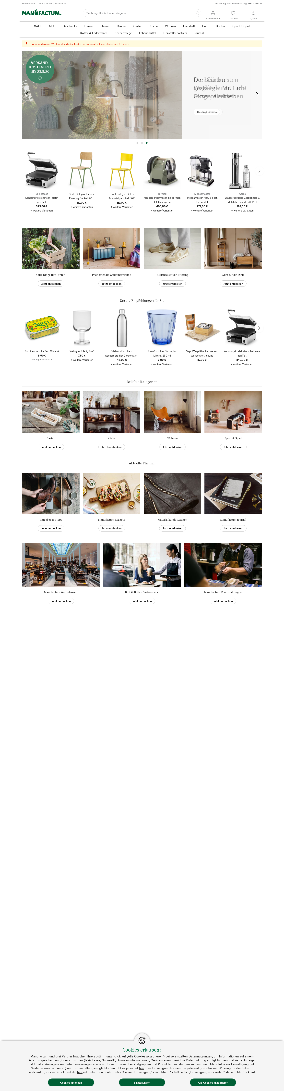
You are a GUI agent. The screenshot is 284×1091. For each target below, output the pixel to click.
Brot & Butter (45, 3)
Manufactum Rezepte (111, 519)
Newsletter (60, 3)
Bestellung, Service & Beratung (238, 3)
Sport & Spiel (233, 438)
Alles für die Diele (233, 275)
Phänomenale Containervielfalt (111, 275)
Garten (51, 438)
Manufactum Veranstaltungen (223, 592)
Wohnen (172, 438)
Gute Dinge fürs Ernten (50, 275)
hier (141, 1068)
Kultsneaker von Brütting (172, 275)
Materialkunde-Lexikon (172, 519)
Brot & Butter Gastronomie (142, 592)
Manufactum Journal (233, 519)
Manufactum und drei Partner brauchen (58, 1056)
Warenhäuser (29, 3)
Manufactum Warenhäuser (61, 592)
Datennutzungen (200, 1056)
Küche (112, 438)
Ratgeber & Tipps (51, 519)
